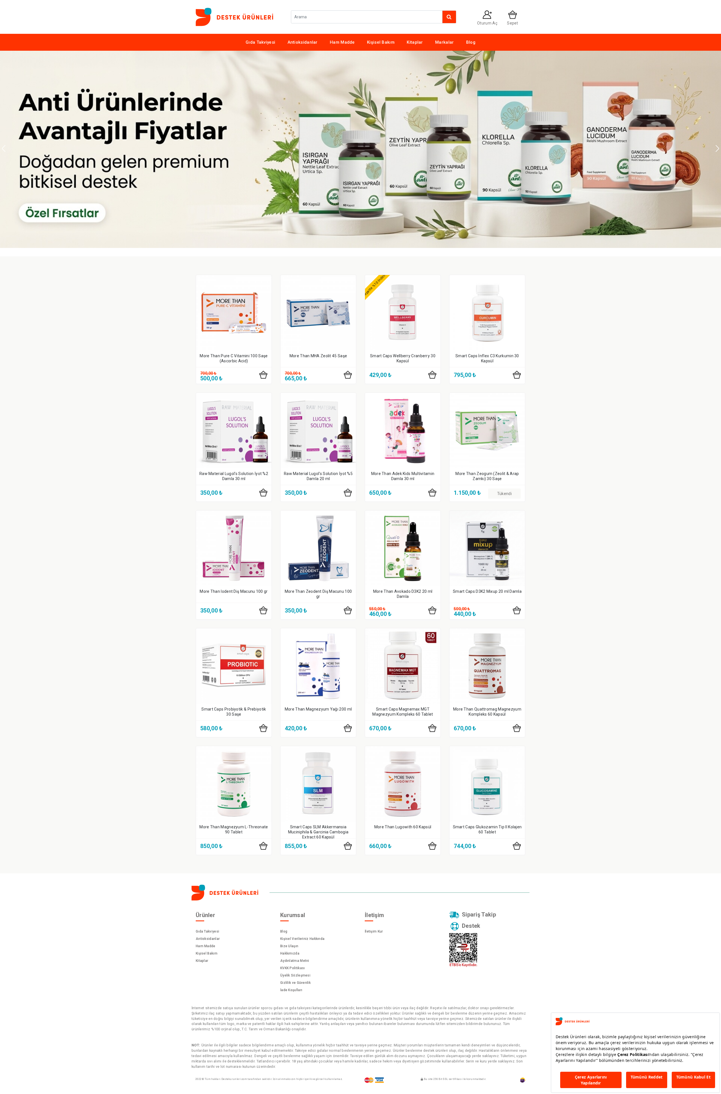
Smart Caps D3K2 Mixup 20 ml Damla (487, 591)
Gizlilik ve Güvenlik (295, 983)
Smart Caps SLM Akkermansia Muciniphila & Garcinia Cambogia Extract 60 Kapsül (318, 832)
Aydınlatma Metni (294, 961)
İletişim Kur (374, 931)
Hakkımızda (289, 953)
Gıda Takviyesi (260, 42)
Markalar (444, 42)
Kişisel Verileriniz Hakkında (302, 939)
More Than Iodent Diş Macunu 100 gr (234, 591)
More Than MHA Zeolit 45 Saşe (318, 356)
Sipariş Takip (479, 914)
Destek (471, 925)
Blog (470, 42)
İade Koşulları (291, 990)
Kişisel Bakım (381, 42)
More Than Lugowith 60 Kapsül (402, 827)
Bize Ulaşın (289, 946)
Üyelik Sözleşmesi (295, 975)
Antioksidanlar (303, 42)
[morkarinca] (523, 1080)
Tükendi (504, 493)
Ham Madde (342, 42)
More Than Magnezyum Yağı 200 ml (318, 709)
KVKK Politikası (292, 968)
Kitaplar (415, 42)
